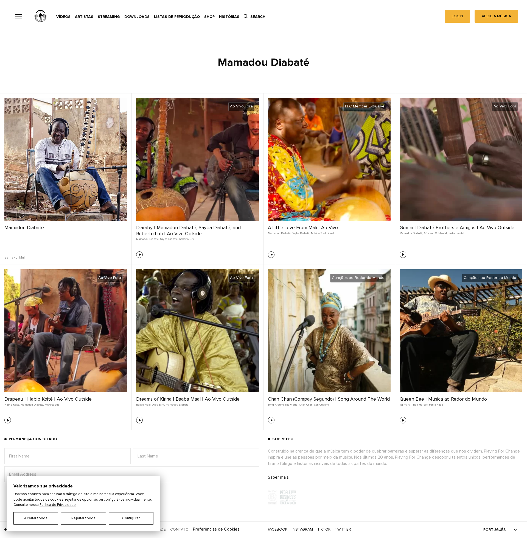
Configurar (131, 518)
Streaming (109, 17)
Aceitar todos (35, 518)
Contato (179, 529)
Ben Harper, (420, 404)
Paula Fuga (436, 404)
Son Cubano (321, 404)
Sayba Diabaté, (169, 239)
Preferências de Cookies (216, 529)
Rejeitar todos (83, 518)
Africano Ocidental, (435, 233)
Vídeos (63, 17)
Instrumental (456, 233)
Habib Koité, (11, 404)
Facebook (277, 529)
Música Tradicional (322, 233)
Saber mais (278, 477)
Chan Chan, (306, 404)
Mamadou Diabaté (24, 227)
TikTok (323, 529)
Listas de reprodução (177, 17)
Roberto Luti (186, 239)
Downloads (137, 17)
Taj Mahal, (406, 404)
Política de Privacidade (58, 505)
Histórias (229, 17)
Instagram (302, 529)
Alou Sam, (158, 404)
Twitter (343, 529)
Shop (209, 17)
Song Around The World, (283, 404)
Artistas (84, 17)
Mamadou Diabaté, (147, 239)
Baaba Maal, (143, 404)
